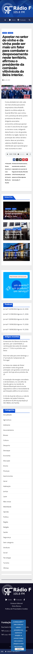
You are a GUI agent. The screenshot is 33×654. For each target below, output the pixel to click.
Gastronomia (8, 476)
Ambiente (6, 425)
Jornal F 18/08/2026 (10, 329)
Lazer (5, 497)
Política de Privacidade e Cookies (16, 609)
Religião (6, 527)
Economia (6, 456)
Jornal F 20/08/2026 (10, 319)
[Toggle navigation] (5, 20)
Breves (5, 435)
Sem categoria (8, 542)
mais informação (18, 646)
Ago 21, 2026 (12, 237)
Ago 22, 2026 (12, 216)
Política (6, 517)
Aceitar (19, 649)
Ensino (5, 466)
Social (5, 553)
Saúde (19, 229)
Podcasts (23, 20)
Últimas (6, 568)
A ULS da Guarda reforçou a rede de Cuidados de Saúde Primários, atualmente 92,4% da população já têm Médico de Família (16, 233)
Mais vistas (7, 502)
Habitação (7, 486)
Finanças (6, 471)
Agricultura (7, 420)
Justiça (5, 491)
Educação (6, 461)
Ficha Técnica (16, 606)
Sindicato (6, 548)
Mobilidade (7, 507)
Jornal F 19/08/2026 (10, 324)
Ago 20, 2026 (12, 258)
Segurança (7, 537)
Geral (5, 481)
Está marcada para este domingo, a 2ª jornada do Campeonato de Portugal (15, 358)
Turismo (10, 33)
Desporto (6, 445)
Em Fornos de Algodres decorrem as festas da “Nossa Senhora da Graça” (16, 253)
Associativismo (8, 430)
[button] (29, 20)
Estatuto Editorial (17, 603)
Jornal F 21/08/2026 (10, 314)
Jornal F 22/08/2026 (10, 309)
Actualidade (9, 250)
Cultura (6, 440)
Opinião (6, 512)
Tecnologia (7, 558)
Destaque (8, 208)
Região (4, 33)
